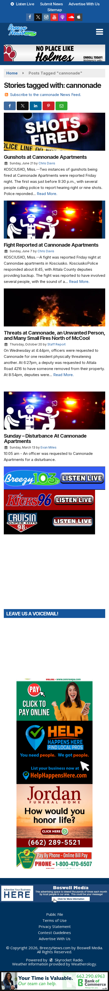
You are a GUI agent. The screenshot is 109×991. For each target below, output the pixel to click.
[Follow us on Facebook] (30, 17)
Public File (54, 914)
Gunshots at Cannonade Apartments (45, 157)
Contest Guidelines (54, 932)
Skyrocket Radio (68, 959)
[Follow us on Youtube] (54, 17)
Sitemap (54, 9)
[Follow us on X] (38, 17)
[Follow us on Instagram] (46, 17)
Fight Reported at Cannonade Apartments (51, 245)
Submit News (51, 4)
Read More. (47, 193)
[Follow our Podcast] (62, 17)
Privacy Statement (55, 926)
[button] (99, 32)
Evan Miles (49, 447)
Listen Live (24, 4)
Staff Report (56, 344)
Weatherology (83, 963)
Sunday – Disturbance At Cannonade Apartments (45, 438)
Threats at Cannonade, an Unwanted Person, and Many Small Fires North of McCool (54, 335)
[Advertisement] (54, 53)
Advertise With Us (84, 4)
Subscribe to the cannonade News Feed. (45, 94)
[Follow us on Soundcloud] (70, 17)
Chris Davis (47, 163)
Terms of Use (54, 920)
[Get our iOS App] (78, 17)
